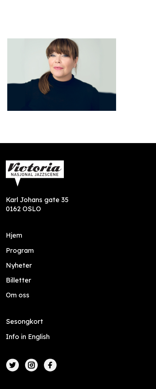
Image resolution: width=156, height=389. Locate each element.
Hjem (14, 235)
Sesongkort (24, 321)
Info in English (28, 336)
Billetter (18, 280)
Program (20, 250)
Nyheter (19, 265)
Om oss (17, 295)
